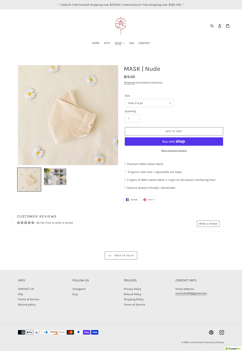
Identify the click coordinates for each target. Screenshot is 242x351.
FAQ (20, 294)
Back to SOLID (124, 255)
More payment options (174, 150)
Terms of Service (28, 299)
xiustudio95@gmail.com (191, 293)
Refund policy (27, 304)
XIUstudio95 (196, 342)
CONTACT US (26, 289)
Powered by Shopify (214, 342)
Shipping (129, 82)
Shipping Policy (133, 299)
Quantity (130, 111)
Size (127, 95)
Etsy (75, 294)
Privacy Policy (132, 289)
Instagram (79, 289)
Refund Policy (132, 294)
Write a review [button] (208, 223)
